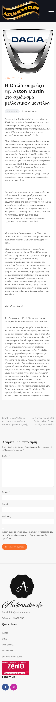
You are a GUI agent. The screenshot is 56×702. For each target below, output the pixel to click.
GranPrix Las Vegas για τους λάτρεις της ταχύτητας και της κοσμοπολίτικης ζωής (15, 421)
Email (6, 504)
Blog (4, 638)
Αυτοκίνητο (12, 111)
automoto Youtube (12, 656)
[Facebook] (5, 687)
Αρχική (5, 633)
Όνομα (6, 492)
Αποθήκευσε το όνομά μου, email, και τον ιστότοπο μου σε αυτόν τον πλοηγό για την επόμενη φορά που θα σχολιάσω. (27, 535)
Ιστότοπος (6, 516)
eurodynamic (31, 111)
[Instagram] (13, 687)
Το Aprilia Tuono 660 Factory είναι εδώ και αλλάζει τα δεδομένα (43, 421)
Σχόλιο (6, 456)
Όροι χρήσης (7, 644)
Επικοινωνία (7, 650)
